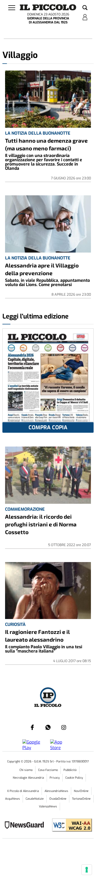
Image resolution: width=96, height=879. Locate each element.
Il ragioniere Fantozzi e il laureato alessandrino (37, 635)
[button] (85, 8)
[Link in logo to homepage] (48, 7)
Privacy (55, 778)
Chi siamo (26, 770)
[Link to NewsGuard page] (26, 825)
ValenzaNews (48, 806)
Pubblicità (70, 770)
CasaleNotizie (35, 799)
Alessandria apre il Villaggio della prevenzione (42, 269)
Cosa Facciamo (48, 770)
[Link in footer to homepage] (48, 696)
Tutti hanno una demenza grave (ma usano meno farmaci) (46, 144)
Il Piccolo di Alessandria (23, 791)
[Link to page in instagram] (63, 727)
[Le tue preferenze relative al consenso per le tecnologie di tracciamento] (87, 870)
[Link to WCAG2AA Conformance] (70, 825)
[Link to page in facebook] (32, 727)
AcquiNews (12, 799)
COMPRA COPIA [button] (48, 427)
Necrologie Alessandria (28, 778)
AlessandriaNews (56, 791)
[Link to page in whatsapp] (48, 727)
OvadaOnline (57, 799)
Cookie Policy (74, 778)
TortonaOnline (81, 799)
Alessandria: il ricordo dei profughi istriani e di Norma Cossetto (41, 524)
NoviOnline (81, 791)
